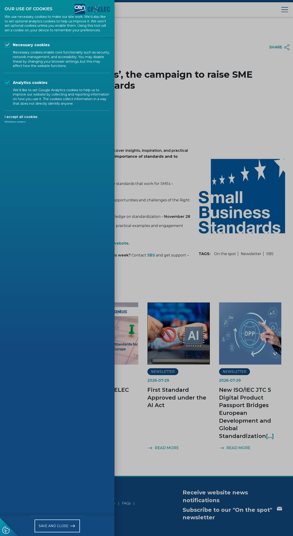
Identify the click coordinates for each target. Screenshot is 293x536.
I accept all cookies (21, 116)
